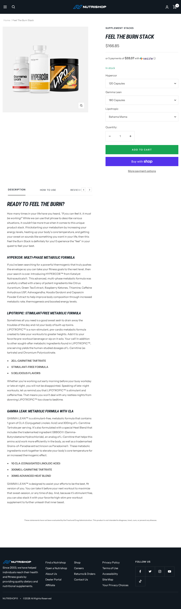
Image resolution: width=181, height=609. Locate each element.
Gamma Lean (114, 92)
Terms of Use (110, 568)
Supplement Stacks (120, 28)
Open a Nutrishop (56, 568)
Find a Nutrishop (55, 562)
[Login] (167, 7)
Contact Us (81, 579)
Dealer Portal (53, 579)
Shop (77, 562)
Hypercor (111, 75)
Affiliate (50, 585)
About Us (51, 573)
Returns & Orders (84, 573)
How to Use (48, 189)
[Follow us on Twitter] (150, 571)
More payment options (142, 171)
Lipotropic (112, 108)
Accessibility (110, 573)
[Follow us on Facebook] (140, 571)
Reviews (76, 189)
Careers (79, 568)
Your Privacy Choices (115, 585)
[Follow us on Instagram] (160, 571)
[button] (142, 58)
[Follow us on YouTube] (169, 571)
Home (7, 20)
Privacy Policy (111, 562)
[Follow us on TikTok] (140, 581)
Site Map (107, 579)
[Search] (13, 7)
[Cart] (175, 7)
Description (16, 189)
